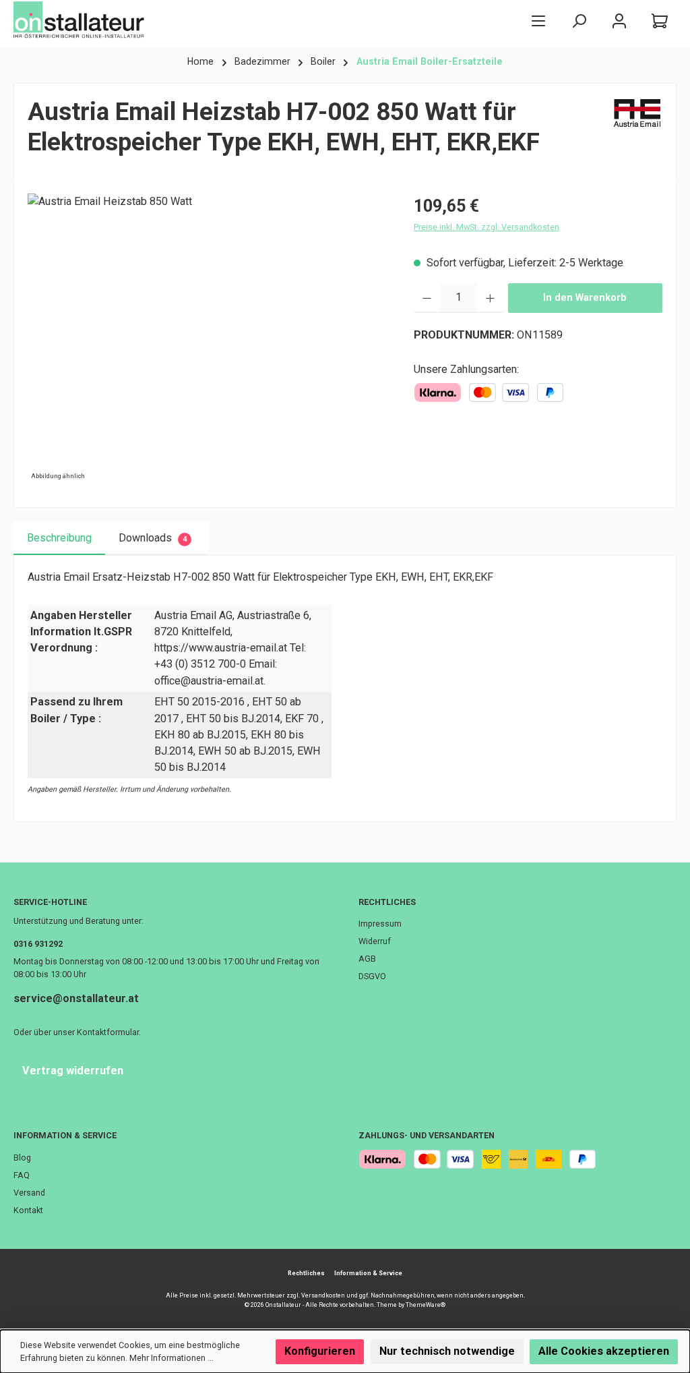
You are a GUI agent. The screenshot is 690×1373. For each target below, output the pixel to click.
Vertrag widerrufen (72, 1070)
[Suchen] (579, 20)
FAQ (21, 1175)
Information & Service (65, 1135)
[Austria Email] (637, 132)
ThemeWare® (425, 1305)
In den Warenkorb (585, 297)
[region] (207, 339)
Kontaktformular (108, 1032)
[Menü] (538, 20)
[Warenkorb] (660, 20)
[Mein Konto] (619, 20)
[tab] (59, 538)
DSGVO (372, 976)
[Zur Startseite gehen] (80, 20)
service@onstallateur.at (76, 998)
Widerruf (374, 941)
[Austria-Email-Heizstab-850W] (207, 339)
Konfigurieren (319, 1351)
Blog (22, 1157)
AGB (367, 959)
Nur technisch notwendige (447, 1351)
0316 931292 (38, 944)
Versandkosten (323, 1295)
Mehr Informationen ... (171, 1358)
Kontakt (28, 1210)
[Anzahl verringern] (427, 298)
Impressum (380, 923)
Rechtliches (387, 902)
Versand (29, 1193)
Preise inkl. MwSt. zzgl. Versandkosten (486, 227)
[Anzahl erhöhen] (490, 298)
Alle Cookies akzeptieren (603, 1351)
